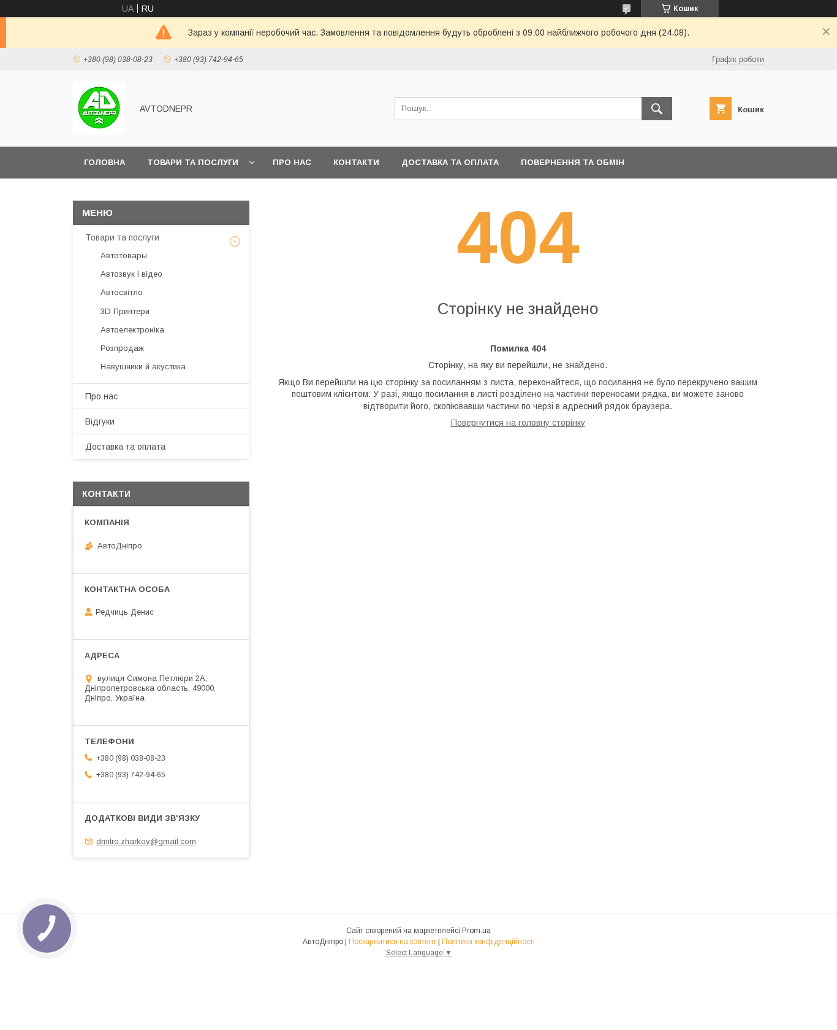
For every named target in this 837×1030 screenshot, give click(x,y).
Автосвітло (121, 292)
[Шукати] (657, 108)
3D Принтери (125, 311)
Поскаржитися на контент (392, 941)
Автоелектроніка (132, 329)
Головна (104, 162)
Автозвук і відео (131, 274)
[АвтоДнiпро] (99, 131)
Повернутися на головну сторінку (518, 423)
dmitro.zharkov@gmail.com (146, 841)
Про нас (292, 162)
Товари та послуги (192, 162)
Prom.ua (476, 930)
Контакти (356, 162)
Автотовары (123, 255)
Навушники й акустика (143, 366)
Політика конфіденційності (488, 941)
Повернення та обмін (572, 162)
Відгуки (100, 421)
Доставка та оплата (450, 162)
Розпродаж (122, 348)
